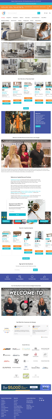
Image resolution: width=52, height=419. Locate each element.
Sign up (17, 214)
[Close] (44, 200)
